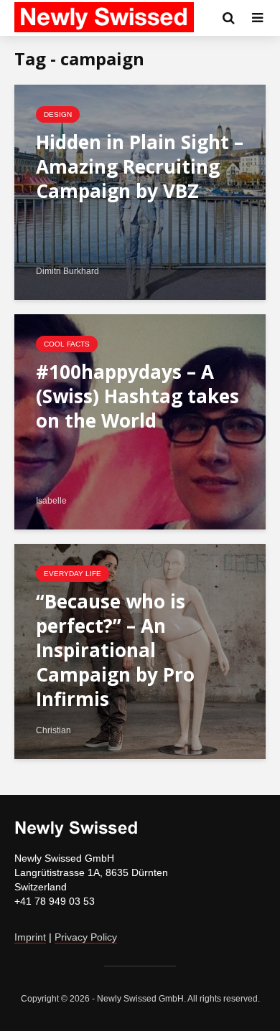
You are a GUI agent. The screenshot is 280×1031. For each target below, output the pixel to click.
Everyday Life (72, 574)
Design (58, 114)
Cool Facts (67, 344)
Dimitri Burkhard (67, 271)
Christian (53, 730)
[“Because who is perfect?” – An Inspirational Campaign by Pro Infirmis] (140, 650)
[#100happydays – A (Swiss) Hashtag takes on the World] (140, 421)
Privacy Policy (86, 937)
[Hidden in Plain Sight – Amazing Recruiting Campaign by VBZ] (140, 191)
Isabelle (51, 501)
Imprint (30, 937)
